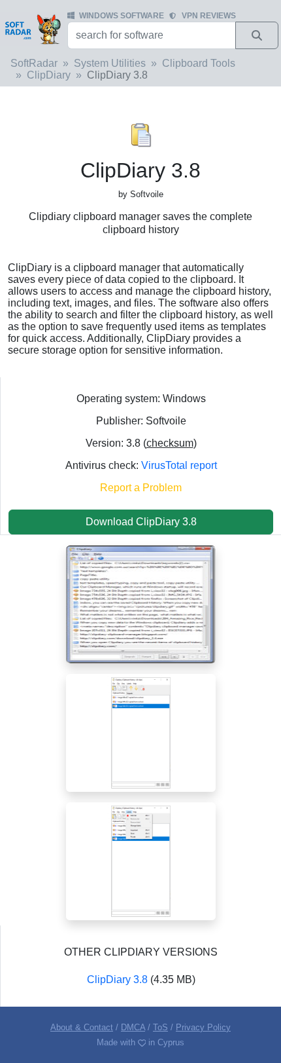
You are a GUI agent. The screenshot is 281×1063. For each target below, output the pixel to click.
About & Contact (81, 1027)
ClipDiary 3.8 (117, 979)
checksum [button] (169, 443)
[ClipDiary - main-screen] (141, 731)
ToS (160, 1027)
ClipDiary (49, 75)
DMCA (133, 1027)
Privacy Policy (203, 1027)
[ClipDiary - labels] (141, 860)
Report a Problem (141, 487)
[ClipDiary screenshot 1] (141, 603)
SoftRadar (34, 63)
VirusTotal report (179, 465)
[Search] (256, 35)
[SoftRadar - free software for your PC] (32, 29)
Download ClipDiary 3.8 (141, 521)
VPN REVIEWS (209, 15)
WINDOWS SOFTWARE (121, 15)
